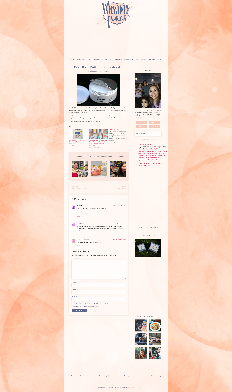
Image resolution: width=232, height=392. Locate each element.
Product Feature (140, 59)
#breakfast (142, 149)
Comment (76, 259)
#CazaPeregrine (157, 147)
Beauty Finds (128, 59)
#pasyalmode (143, 160)
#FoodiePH (154, 149)
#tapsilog (141, 155)
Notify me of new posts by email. (86, 306)
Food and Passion (82, 214)
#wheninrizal (149, 155)
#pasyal (157, 158)
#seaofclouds (152, 160)
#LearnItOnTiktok (155, 151)
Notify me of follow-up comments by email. (90, 303)
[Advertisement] (116, 43)
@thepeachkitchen (144, 144)
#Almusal (165, 151)
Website (75, 296)
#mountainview (143, 151)
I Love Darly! (80, 212)
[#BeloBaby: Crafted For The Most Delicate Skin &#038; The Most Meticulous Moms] (98, 134)
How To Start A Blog (154, 59)
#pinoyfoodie (143, 153)
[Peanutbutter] (119, 136)
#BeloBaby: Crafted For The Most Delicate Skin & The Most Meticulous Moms (98, 142)
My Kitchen (108, 59)
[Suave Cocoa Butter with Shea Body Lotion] (78, 134)
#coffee (161, 153)
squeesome (130, 387)
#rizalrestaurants (160, 155)
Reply (78, 216)
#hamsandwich (153, 153)
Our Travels (118, 59)
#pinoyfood (150, 158)
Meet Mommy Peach (84, 59)
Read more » (138, 117)
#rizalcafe (141, 158)
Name (74, 282)
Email (74, 289)
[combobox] (148, 133)
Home (73, 59)
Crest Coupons (81, 240)
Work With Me (98, 59)
